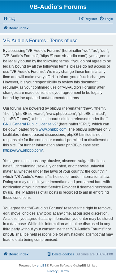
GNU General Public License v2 (30, 124)
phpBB (42, 265)
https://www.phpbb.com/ (23, 150)
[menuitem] (9, 19)
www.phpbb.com (53, 129)
